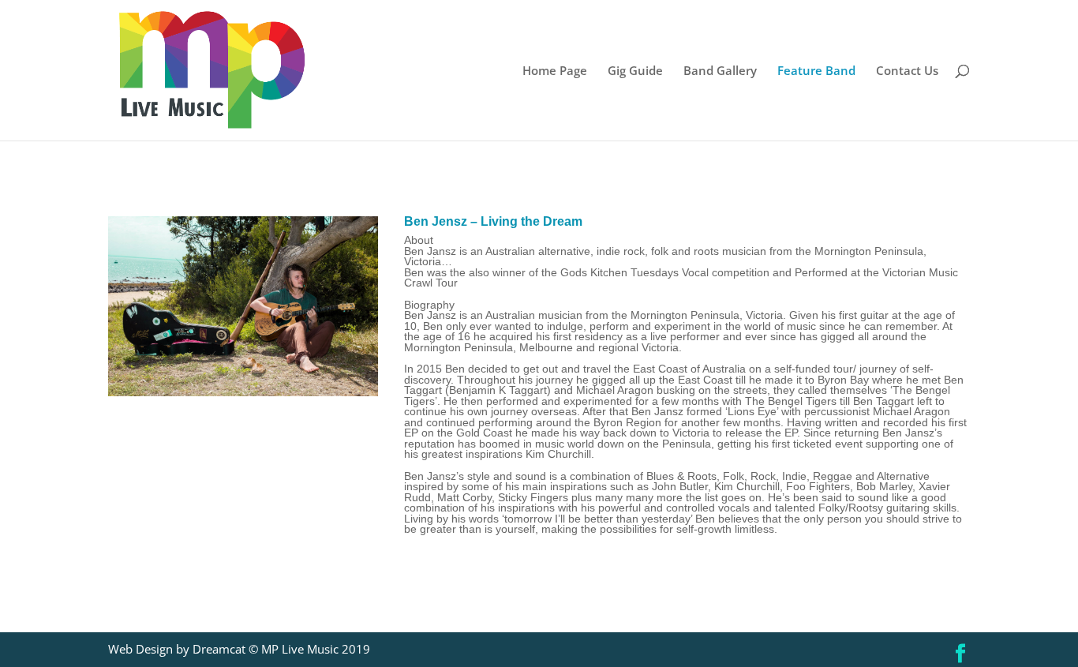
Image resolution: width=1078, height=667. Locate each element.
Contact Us (907, 71)
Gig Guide (635, 71)
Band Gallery (720, 71)
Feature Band (816, 71)
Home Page (554, 71)
